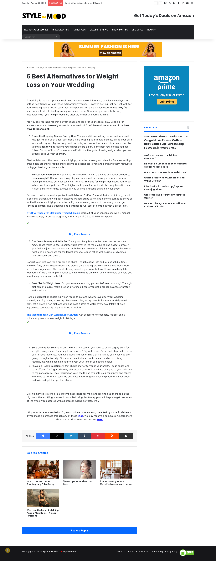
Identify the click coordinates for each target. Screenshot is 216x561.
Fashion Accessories (36, 29)
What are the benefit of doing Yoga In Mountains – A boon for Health (43, 513)
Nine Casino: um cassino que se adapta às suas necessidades (165, 165)
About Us (121, 551)
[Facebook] (43, 436)
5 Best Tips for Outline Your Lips (77, 483)
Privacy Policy (171, 551)
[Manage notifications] (7, 550)
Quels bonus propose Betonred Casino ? (83, 3)
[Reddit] (112, 436)
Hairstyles (79, 29)
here (100, 419)
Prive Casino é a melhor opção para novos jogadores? (163, 188)
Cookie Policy (157, 551)
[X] (57, 436)
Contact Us (132, 551)
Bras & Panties (60, 29)
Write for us (144, 551)
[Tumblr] (84, 436)
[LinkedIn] (71, 436)
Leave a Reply (79, 530)
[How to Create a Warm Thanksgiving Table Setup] (43, 469)
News (150, 29)
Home (31, 67)
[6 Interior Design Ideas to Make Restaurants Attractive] (116, 469)
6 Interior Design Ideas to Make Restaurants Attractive (116, 483)
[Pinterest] (98, 436)
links (80, 415)
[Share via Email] (126, 436)
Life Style (137, 29)
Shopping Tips (120, 29)
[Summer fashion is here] (108, 49)
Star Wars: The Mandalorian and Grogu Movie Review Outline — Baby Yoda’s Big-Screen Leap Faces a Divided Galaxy (166, 142)
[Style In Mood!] (44, 15)
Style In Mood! (69, 551)
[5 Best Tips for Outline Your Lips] (79, 469)
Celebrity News (99, 29)
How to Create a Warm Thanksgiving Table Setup (41, 483)
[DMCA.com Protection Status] (186, 556)
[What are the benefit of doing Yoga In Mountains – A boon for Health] (43, 498)
